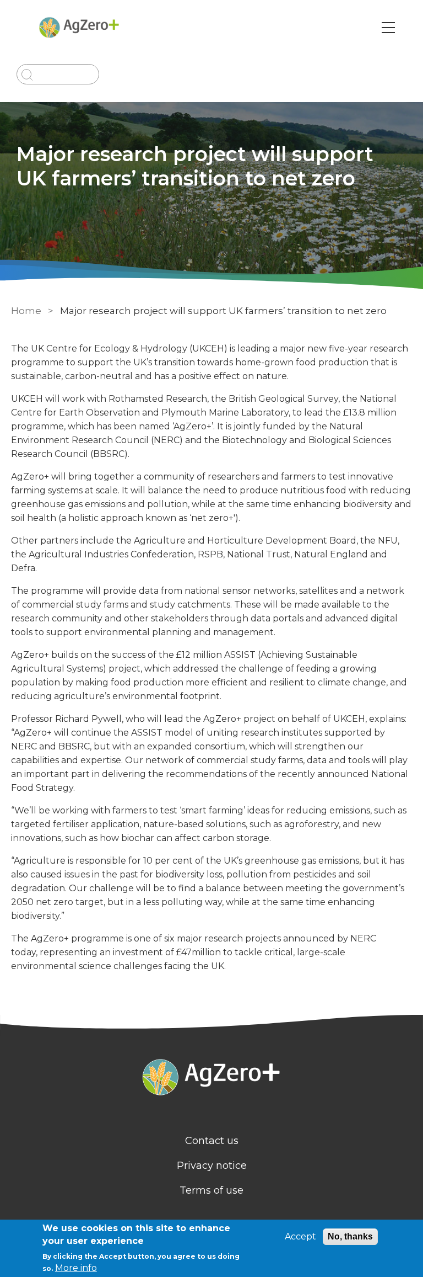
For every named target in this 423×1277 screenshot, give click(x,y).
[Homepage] (211, 1078)
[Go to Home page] (79, 27)
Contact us (211, 1141)
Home (26, 310)
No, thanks (350, 1236)
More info (76, 1268)
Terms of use (211, 1190)
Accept (300, 1236)
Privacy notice (212, 1165)
